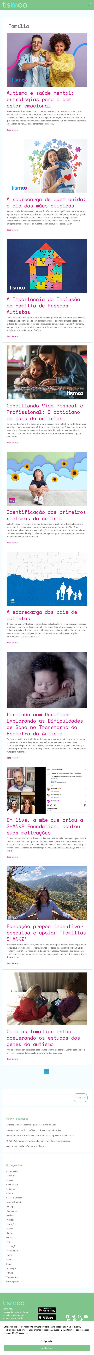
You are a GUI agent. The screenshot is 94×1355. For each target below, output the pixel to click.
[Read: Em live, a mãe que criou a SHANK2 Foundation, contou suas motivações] (47, 790)
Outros (9, 1237)
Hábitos (9, 1233)
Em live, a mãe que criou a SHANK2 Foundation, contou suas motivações (45, 826)
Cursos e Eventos (14, 1198)
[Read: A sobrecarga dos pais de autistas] (47, 579)
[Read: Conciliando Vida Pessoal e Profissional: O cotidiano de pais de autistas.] (47, 372)
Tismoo (9, 1273)
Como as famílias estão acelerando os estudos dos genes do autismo (43, 1038)
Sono (8, 1264)
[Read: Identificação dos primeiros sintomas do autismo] (47, 479)
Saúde (9, 1259)
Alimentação (12, 1171)
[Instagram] (80, 1316)
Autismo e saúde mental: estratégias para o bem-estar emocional (40, 99)
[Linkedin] (69, 1320)
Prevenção (11, 1246)
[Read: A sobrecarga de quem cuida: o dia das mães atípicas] (47, 166)
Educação (10, 1224)
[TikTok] (81, 1320)
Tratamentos (12, 1277)
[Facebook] (67, 1316)
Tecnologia (11, 1268)
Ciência (9, 1180)
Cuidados (10, 1189)
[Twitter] (74, 1316)
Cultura (9, 1193)
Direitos (9, 1215)
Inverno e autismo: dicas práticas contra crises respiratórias (33, 1130)
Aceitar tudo (47, 1348)
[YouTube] (86, 1316)
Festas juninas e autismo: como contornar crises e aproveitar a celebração (40, 1135)
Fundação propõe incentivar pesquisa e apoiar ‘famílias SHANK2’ (46, 933)
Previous (10, 1071)
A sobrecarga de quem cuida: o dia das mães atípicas (46, 202)
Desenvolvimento (14, 1202)
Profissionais (12, 1251)
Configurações (47, 1341)
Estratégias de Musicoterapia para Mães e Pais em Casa (31, 1125)
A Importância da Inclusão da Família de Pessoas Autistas (43, 306)
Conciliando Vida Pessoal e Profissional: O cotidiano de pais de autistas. (45, 412)
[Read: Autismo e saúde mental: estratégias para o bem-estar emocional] (47, 59)
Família (9, 1229)
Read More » (12, 129)
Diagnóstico (11, 1211)
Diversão (10, 1220)
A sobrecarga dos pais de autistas (42, 615)
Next (85, 1071)
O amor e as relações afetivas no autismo (25, 1146)
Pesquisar (80, 1097)
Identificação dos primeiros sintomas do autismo (46, 515)
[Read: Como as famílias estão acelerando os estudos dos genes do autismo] (47, 999)
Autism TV (10, 1176)
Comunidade (12, 1184)
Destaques (11, 1206)
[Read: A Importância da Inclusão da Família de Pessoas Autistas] (47, 266)
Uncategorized (13, 1282)
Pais (8, 1242)
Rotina (9, 1255)
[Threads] (75, 1320)
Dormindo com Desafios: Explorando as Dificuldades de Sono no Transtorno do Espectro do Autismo (45, 724)
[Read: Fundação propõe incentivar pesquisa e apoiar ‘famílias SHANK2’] (47, 893)
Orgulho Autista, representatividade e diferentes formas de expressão (38, 1141)
